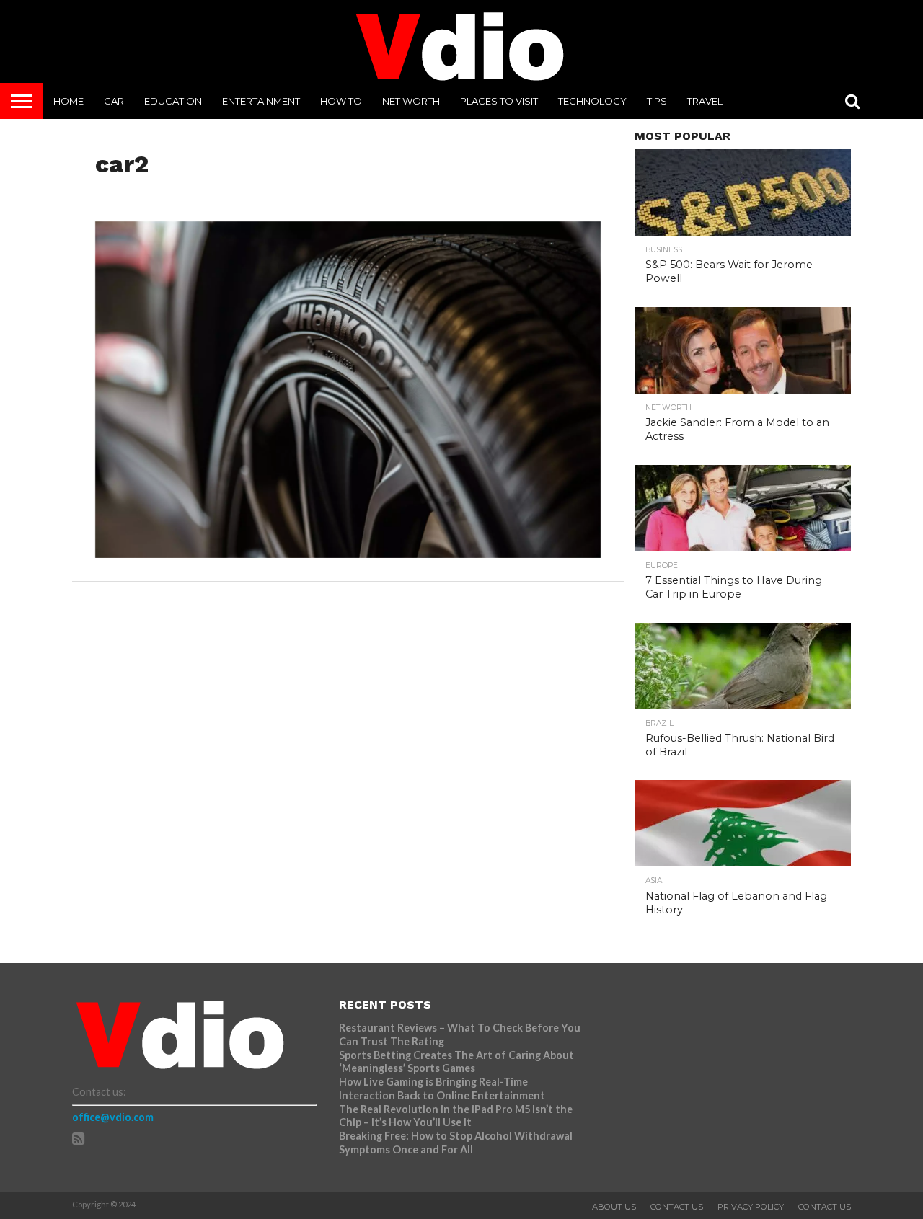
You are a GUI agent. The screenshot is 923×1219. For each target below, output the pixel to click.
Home (68, 101)
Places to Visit (499, 101)
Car (114, 101)
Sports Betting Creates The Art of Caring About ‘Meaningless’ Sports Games (456, 1062)
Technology (592, 101)
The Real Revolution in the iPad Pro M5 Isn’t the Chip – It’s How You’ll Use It (456, 1116)
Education (173, 101)
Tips (657, 101)
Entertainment (261, 101)
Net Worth (411, 101)
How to (341, 101)
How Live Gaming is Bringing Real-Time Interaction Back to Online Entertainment (443, 1088)
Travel (705, 101)
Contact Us (676, 1207)
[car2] (348, 553)
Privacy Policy (750, 1207)
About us (614, 1207)
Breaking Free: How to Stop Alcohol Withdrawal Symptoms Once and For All (456, 1143)
